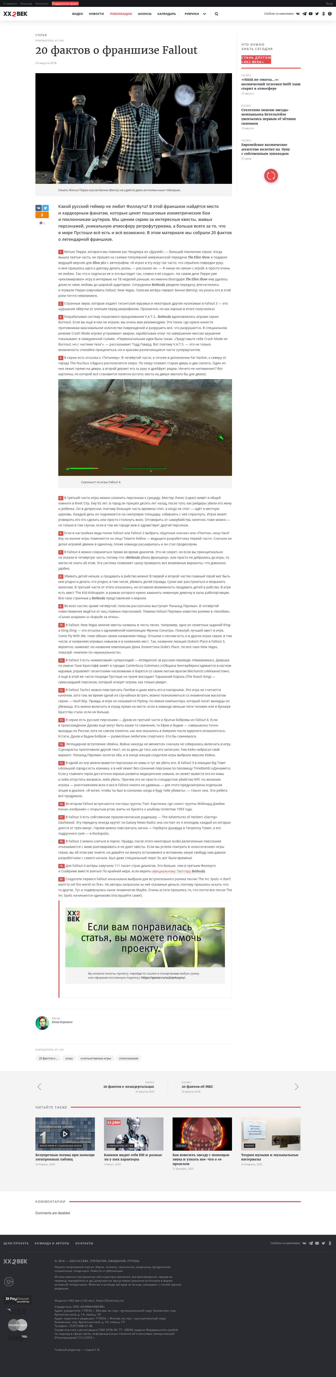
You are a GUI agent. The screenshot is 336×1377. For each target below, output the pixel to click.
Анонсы (145, 14)
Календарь (166, 14)
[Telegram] (304, 13)
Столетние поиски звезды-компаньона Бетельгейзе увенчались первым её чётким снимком (268, 117)
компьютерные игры (96, 1058)
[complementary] (269, 112)
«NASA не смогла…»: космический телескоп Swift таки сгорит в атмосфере (271, 84)
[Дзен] (330, 13)
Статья (41, 35)
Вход (329, 3)
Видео (77, 14)
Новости (96, 14)
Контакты (42, 3)
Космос (246, 75)
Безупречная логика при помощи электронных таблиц (65, 1157)
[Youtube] (310, 13)
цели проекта (16, 1243)
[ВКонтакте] (298, 13)
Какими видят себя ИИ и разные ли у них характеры (133, 1157)
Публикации (121, 14)
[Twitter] (317, 13)
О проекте (10, 3)
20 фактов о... (48, 1058)
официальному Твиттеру (178, 871)
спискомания (128, 1058)
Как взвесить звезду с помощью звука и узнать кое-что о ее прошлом (201, 1159)
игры (69, 1058)
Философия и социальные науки (61, 1145)
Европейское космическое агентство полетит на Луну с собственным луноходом (265, 149)
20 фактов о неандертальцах (128, 1087)
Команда (26, 3)
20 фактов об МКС (197, 1087)
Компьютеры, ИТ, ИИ (49, 40)
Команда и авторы (52, 1243)
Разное (149, 1082)
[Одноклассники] (323, 13)
